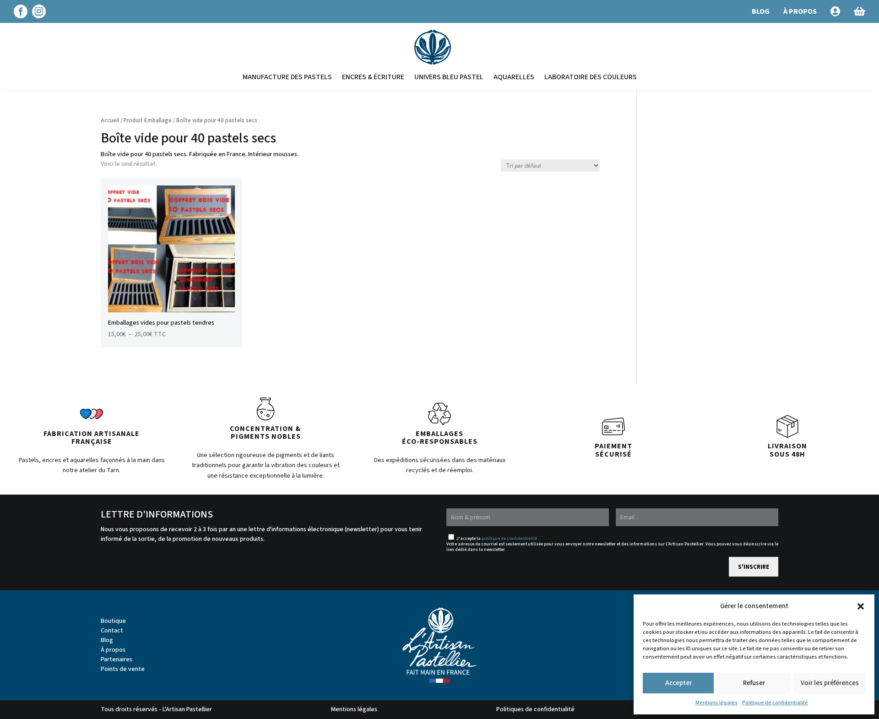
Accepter (678, 683)
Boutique (113, 621)
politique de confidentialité (509, 538)
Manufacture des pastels (287, 77)
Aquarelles (514, 77)
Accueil (110, 120)
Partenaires (116, 659)
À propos (113, 649)
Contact (112, 630)
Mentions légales (716, 703)
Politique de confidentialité (775, 703)
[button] (860, 606)
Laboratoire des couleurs (590, 77)
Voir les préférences (830, 683)
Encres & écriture (373, 77)
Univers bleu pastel (448, 77)
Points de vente (123, 669)
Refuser (754, 683)
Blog (107, 640)
